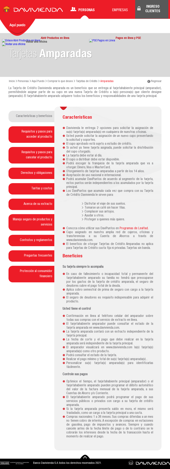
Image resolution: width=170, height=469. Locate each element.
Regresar (156, 81)
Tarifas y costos (41, 188)
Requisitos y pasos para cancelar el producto (37, 155)
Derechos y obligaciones (36, 173)
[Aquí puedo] (17, 27)
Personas (86, 10)
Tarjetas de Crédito (86, 81)
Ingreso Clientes (152, 9)
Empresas (120, 10)
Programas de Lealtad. (134, 228)
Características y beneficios (34, 116)
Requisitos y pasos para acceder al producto (37, 134)
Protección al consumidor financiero (36, 274)
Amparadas (107, 81)
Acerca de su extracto (38, 204)
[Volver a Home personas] (33, 10)
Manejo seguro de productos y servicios (32, 222)
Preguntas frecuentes (38, 256)
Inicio (12, 81)
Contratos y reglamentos (36, 240)
